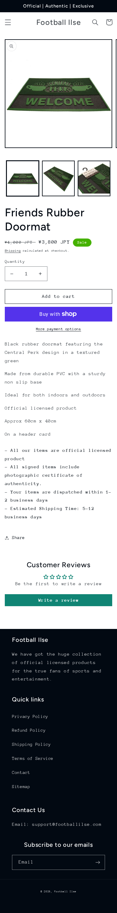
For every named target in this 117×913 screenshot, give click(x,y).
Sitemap (21, 786)
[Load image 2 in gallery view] (58, 178)
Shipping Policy (31, 744)
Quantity (15, 261)
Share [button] (18, 537)
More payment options (58, 329)
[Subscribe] (98, 862)
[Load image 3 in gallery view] (94, 178)
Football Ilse (65, 891)
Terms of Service (32, 758)
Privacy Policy (30, 716)
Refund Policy (29, 730)
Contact (21, 772)
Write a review (58, 600)
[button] (8, 22)
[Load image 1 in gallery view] (22, 178)
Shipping (13, 251)
